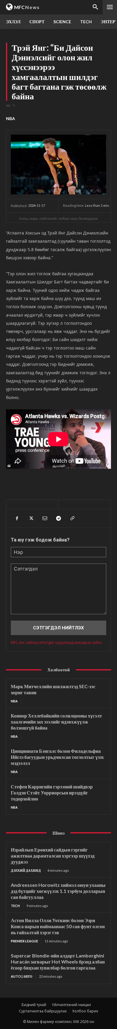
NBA (10, 118)
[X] (31, 518)
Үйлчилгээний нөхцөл (71, 1004)
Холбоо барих (85, 1011)
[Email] (44, 518)
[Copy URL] (72, 518)
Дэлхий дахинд (26, 870)
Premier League (24, 941)
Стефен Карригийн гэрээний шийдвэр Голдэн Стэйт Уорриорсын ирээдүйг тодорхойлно (52, 792)
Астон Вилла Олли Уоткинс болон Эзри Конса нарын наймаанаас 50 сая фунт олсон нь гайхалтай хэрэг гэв (58, 926)
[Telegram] (58, 518)
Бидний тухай (34, 1004)
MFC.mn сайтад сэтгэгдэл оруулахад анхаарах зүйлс (56, 642)
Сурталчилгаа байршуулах (43, 1011)
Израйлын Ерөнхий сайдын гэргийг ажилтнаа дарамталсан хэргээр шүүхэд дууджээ (52, 855)
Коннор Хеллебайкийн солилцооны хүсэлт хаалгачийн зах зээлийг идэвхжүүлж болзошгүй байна (56, 721)
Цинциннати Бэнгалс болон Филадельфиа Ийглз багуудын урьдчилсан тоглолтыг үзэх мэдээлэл (57, 757)
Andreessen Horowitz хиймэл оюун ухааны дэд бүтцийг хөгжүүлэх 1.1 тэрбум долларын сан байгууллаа (58, 891)
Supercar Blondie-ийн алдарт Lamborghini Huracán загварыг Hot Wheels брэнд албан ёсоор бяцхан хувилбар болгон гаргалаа (58, 961)
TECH (15, 906)
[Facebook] (17, 518)
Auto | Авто (21, 976)
